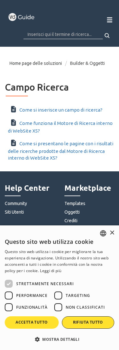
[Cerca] (107, 36)
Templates (74, 203)
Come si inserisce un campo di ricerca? (60, 110)
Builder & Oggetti (87, 63)
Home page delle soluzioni (36, 63)
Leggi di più (50, 270)
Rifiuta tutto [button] (88, 322)
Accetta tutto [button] (32, 322)
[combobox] (103, 233)
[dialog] (59, 287)
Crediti (70, 220)
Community (16, 203)
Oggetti (72, 212)
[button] (59, 339)
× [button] (111, 232)
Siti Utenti (14, 212)
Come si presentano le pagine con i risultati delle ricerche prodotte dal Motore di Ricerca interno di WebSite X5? (60, 151)
